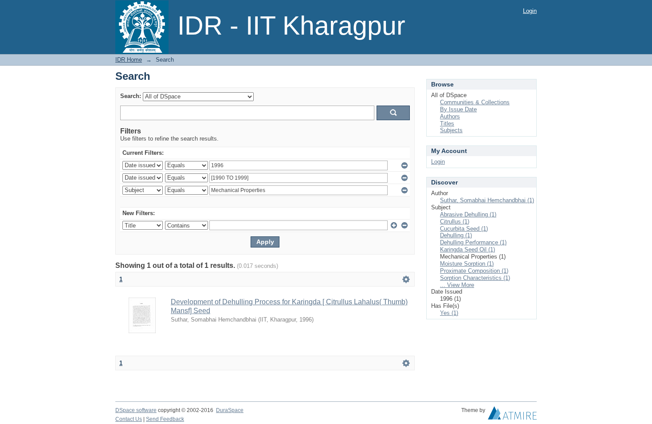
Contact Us (128, 419)
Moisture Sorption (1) (467, 263)
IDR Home (128, 59)
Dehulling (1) (456, 235)
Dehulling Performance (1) (473, 242)
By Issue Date (458, 109)
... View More (457, 285)
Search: (130, 96)
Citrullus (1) (454, 221)
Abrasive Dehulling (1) (468, 214)
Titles (447, 123)
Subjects (451, 130)
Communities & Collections (475, 102)
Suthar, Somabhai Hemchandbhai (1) (487, 200)
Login (530, 11)
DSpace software (136, 410)
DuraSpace (230, 410)
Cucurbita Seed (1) (464, 228)
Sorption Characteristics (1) (475, 278)
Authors (450, 116)
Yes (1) (449, 313)
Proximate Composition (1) (474, 270)
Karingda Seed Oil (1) (467, 249)
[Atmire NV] (512, 415)
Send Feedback (165, 419)
